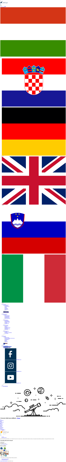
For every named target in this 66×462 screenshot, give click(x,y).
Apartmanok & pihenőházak (8, 332)
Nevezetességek (7, 320)
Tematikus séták (7, 323)
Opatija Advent (7, 339)
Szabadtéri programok (7, 327)
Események (4, 336)
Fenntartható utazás (7, 315)
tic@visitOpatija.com (4, 444)
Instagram (18, 371)
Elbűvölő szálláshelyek (6, 331)
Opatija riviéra (6, 309)
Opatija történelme (7, 306)
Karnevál (6, 340)
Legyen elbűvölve (4, 304)
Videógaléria (6, 308)
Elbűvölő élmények (5, 325)
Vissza (18, 418)
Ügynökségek (6, 333)
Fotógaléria (6, 305)
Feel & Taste (6, 329)
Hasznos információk (7, 318)
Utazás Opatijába (7, 316)
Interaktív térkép (7, 317)
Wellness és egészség (7, 328)
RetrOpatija (6, 341)
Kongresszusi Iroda (4, 437)
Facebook (18, 359)
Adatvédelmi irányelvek (5, 459)
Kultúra (6, 326)
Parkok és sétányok (7, 321)
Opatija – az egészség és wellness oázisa (10, 338)
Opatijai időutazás (7, 337)
